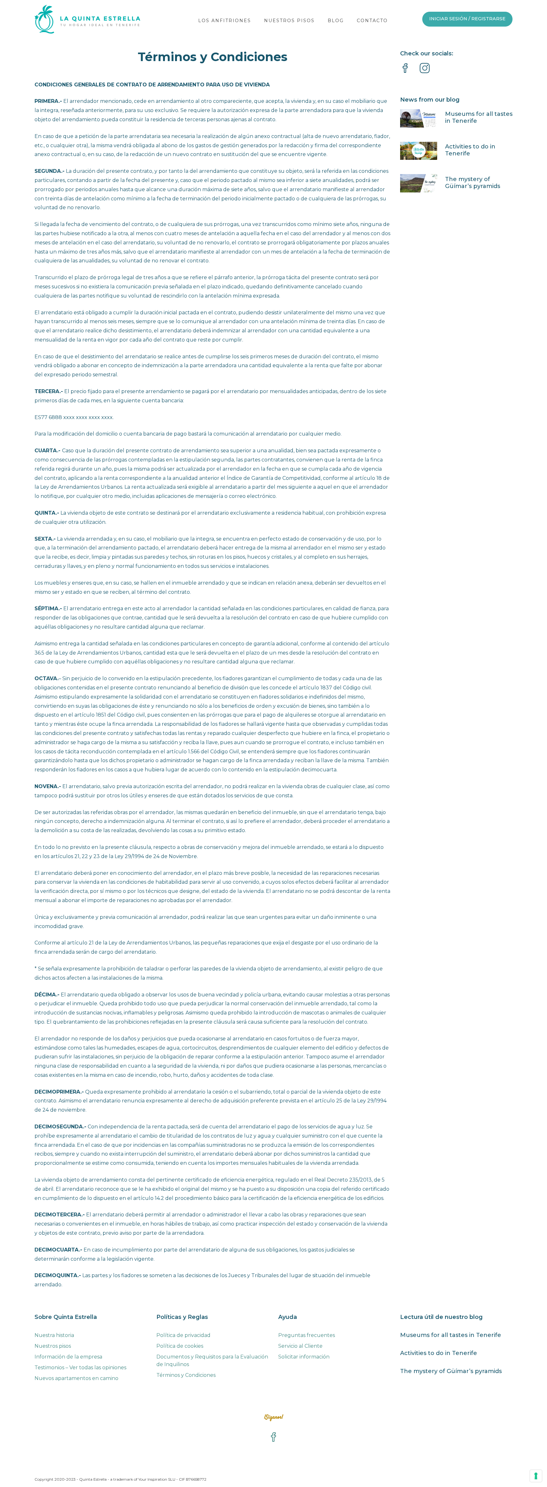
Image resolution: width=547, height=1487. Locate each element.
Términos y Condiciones (186, 1375)
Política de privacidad (183, 1335)
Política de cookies (179, 1346)
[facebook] (405, 69)
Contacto (372, 20)
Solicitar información (304, 1357)
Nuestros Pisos (289, 20)
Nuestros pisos (53, 1346)
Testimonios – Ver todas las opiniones (80, 1368)
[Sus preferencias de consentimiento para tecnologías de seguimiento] (536, 1476)
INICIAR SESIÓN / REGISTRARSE (467, 19)
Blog (336, 20)
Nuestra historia (54, 1335)
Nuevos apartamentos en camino (76, 1378)
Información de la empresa (68, 1357)
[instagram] (425, 69)
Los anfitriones (224, 20)
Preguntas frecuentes (306, 1335)
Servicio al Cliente (300, 1346)
